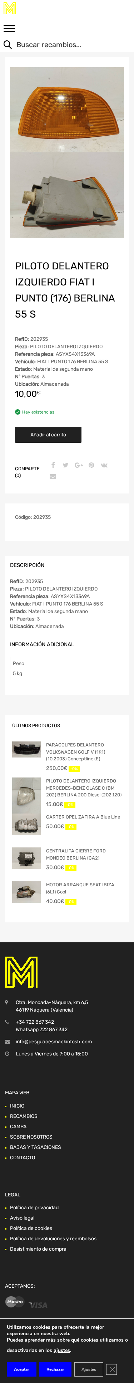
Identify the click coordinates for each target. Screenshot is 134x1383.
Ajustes (88, 1369)
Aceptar (21, 1369)
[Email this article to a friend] (51, 477)
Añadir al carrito (48, 435)
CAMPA (18, 1127)
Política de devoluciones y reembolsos (53, 1239)
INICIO (17, 1106)
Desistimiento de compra (38, 1249)
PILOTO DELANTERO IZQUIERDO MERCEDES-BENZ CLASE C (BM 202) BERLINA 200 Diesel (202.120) (83, 787)
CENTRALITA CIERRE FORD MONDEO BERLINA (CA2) (76, 854)
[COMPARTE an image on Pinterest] (90, 465)
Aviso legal (22, 1218)
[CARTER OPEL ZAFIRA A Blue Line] (26, 824)
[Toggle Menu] (9, 30)
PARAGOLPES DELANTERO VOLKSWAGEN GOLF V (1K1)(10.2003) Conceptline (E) (75, 751)
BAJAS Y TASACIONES (35, 1147)
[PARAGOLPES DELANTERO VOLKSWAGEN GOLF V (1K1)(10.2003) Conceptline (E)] (26, 749)
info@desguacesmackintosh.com (54, 1042)
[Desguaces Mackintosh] (36, 8)
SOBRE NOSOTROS (31, 1137)
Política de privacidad (34, 1208)
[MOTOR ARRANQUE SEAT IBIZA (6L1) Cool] (26, 892)
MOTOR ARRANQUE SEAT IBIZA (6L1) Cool (80, 888)
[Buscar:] (61, 45)
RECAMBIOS (24, 1116)
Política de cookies (31, 1228)
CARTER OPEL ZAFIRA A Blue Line (83, 817)
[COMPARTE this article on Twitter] (64, 465)
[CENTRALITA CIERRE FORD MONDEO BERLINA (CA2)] (26, 858)
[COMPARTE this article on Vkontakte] (103, 465)
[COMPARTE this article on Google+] (77, 465)
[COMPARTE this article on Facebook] (51, 465)
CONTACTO (22, 1158)
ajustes (62, 1350)
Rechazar (55, 1369)
